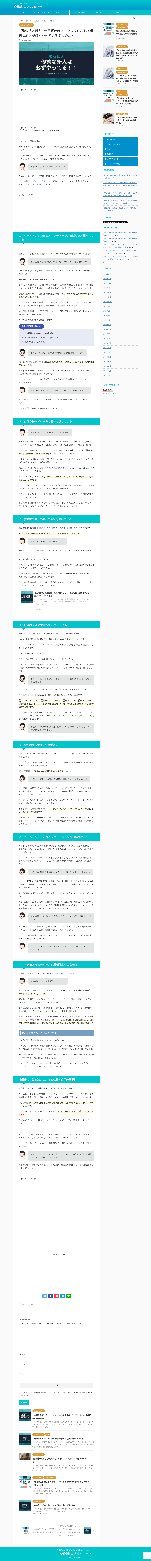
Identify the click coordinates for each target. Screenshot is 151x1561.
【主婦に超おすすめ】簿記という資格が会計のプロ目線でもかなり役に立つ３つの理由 (127, 78)
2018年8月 (107, 348)
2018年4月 (107, 366)
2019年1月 (107, 334)
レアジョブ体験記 (113, 164)
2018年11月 (107, 338)
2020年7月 (107, 329)
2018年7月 (107, 352)
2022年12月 (107, 283)
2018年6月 (107, 357)
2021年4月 (107, 315)
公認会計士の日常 (38, 181)
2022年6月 (107, 292)
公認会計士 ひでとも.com (28, 6)
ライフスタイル (112, 159)
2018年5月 (107, 362)
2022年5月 (107, 297)
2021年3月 (107, 320)
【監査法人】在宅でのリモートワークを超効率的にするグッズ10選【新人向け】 (127, 101)
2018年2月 (107, 375)
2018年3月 (107, 371)
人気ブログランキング (110, 393)
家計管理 (110, 154)
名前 (22, 1354)
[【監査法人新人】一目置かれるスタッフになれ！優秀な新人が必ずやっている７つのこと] (62, 1296)
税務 (108, 149)
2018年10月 (107, 343)
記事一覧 (98, 12)
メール (23, 1364)
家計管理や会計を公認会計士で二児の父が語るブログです (75, 1550)
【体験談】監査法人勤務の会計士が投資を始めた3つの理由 (57, 1438)
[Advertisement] (56, 107)
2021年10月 (107, 302)
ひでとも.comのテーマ (41, 12)
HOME (22, 12)
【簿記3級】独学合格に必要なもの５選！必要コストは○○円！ (126, 120)
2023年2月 (107, 279)
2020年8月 (107, 325)
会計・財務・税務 (79, 12)
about (117, 12)
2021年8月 (107, 311)
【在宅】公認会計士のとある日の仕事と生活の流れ (54, 1505)
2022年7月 (107, 288)
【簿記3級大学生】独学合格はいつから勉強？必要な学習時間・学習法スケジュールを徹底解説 (120, 185)
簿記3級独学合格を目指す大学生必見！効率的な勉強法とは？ (127, 33)
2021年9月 (107, 306)
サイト (22, 1374)
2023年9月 (107, 274)
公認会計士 (60, 12)
